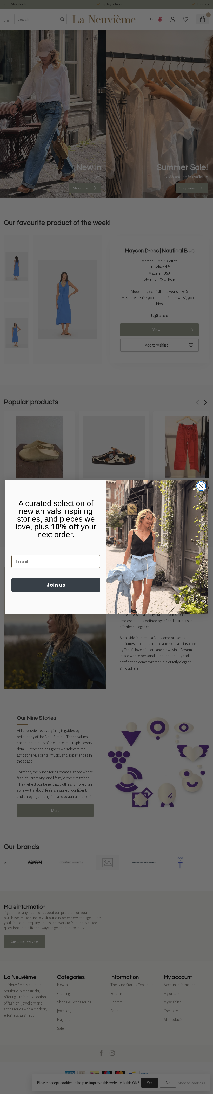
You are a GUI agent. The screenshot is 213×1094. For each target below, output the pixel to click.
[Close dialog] (201, 486)
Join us (55, 584)
